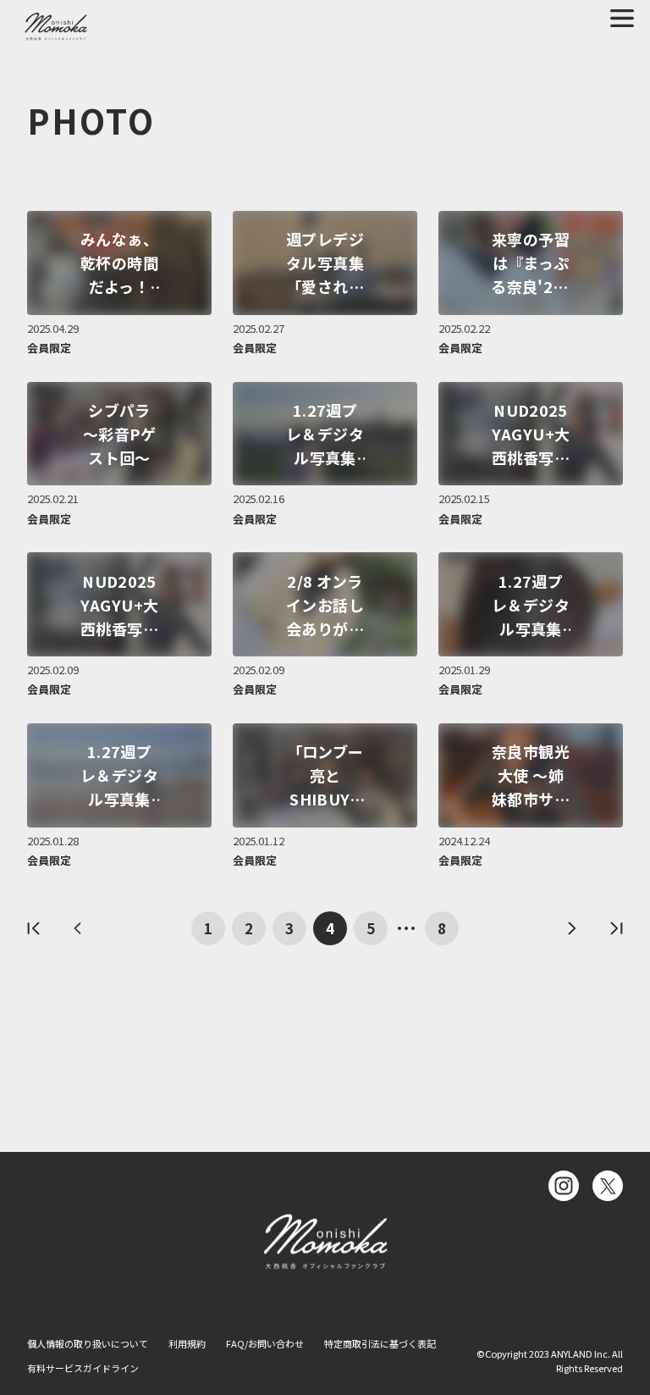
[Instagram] (563, 1186)
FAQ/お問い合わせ (265, 1343)
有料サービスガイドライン (83, 1368)
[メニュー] (622, 18)
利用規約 (187, 1343)
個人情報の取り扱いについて (87, 1343)
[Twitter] (607, 1186)
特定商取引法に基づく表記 (380, 1343)
